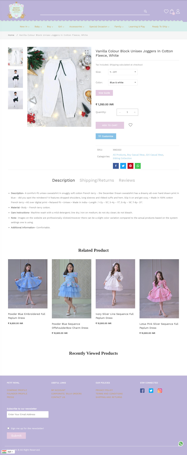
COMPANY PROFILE (17, 390)
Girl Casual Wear (154, 154)
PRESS (10, 397)
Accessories (75, 26)
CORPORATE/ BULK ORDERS (66, 393)
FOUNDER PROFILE (17, 393)
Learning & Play (137, 26)
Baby (37, 26)
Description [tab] (63, 180)
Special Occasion (98, 26)
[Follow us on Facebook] (116, 166)
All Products (119, 154)
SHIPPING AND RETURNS (109, 397)
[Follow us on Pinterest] (130, 166)
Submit (16, 435)
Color (99, 82)
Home (11, 35)
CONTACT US (58, 397)
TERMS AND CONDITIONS (109, 393)
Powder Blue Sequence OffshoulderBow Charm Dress (70, 325)
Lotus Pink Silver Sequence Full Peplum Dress (159, 325)
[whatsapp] (138, 166)
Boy (49, 26)
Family (118, 26)
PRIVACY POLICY (104, 390)
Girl (60, 26)
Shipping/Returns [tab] (97, 180)
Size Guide (104, 93)
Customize (107, 136)
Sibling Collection (122, 158)
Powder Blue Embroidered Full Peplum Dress (26, 315)
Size (98, 72)
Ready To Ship (159, 26)
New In (23, 26)
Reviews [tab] (127, 180)
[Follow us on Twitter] (123, 166)
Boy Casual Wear (136, 154)
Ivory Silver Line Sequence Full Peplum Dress (114, 315)
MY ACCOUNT (58, 390)
